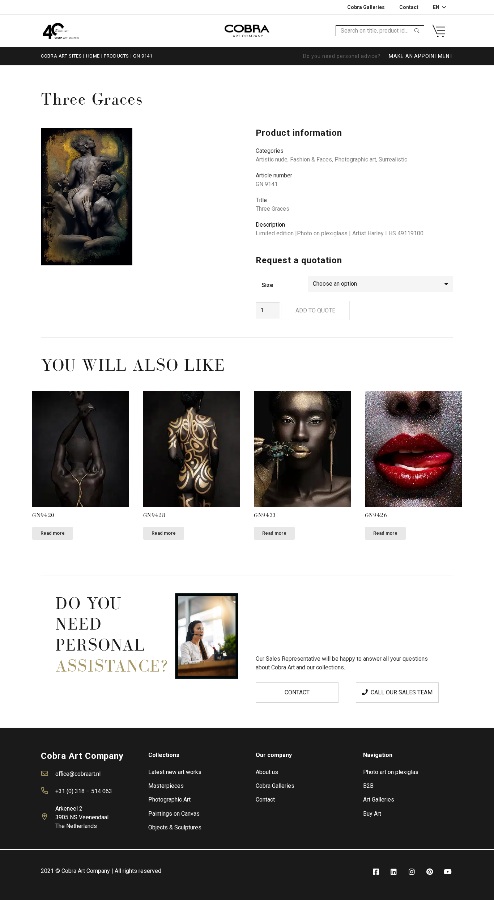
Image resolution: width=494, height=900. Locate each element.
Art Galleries (378, 799)
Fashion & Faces (311, 159)
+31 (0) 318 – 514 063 (83, 791)
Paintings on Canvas (174, 813)
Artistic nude (272, 159)
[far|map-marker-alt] (48, 817)
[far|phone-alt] (48, 791)
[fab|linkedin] (393, 872)
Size (267, 285)
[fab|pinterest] (429, 872)
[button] (226, 139)
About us (267, 772)
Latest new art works (174, 772)
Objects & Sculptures (174, 827)
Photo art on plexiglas (390, 772)
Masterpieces (166, 785)
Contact (265, 799)
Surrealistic (393, 159)
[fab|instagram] (411, 872)
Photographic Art (169, 799)
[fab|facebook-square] (375, 872)
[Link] (60, 31)
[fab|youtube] (447, 872)
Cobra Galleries (275, 785)
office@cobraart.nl (78, 773)
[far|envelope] (48, 774)
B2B (368, 785)
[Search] (417, 31)
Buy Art (372, 813)
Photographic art (355, 159)
